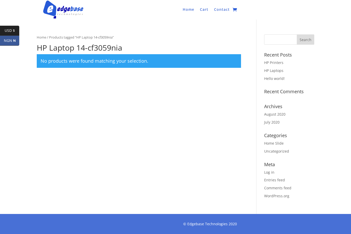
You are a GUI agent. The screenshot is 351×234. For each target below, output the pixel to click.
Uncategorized (276, 151)
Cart (204, 10)
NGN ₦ (11, 40)
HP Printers (273, 62)
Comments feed (277, 187)
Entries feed (274, 179)
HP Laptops (273, 70)
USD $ (12, 30)
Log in (269, 172)
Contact (222, 10)
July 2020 (272, 122)
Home (188, 10)
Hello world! (274, 78)
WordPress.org (276, 195)
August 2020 (274, 114)
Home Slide (274, 143)
